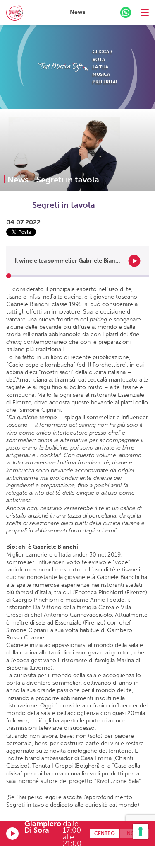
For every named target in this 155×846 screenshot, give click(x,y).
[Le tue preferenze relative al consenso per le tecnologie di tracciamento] (140, 831)
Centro (104, 833)
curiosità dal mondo (111, 804)
